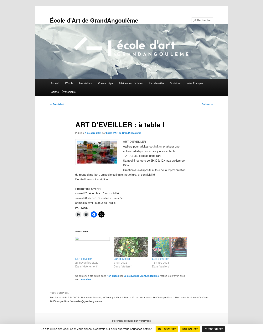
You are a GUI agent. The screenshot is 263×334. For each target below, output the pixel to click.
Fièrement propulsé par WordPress (131, 320)
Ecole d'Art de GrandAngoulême (123, 133)
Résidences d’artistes (131, 83)
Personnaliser (213, 329)
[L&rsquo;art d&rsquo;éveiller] (92, 247)
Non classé (113, 275)
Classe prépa (105, 83)
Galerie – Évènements (63, 92)
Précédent (57, 104)
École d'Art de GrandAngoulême (94, 20)
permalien (85, 279)
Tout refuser (190, 329)
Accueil (55, 83)
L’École (69, 83)
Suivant (207, 104)
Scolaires (175, 83)
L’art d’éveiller (156, 83)
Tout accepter (166, 329)
